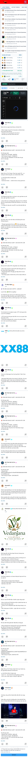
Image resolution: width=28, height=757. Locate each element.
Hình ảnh (21, 88)
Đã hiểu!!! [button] (14, 754)
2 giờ (6, 170)
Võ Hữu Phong (9, 60)
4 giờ (6, 417)
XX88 (6, 330)
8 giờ (6, 666)
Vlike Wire (7, 122)
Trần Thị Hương (9, 57)
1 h (5, 147)
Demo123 (8, 76)
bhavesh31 (7, 439)
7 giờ (6, 620)
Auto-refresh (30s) (16, 79)
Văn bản (13, 88)
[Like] (14, 141)
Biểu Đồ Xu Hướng (16, 93)
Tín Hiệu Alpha (8, 284)
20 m (6, 124)
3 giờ (6, 263)
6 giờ (6, 550)
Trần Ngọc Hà (9, 62)
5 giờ (6, 464)
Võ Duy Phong (9, 65)
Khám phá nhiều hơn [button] (5, 752)
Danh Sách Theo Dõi (23, 93)
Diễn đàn (10, 79)
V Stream (7, 687)
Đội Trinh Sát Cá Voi (10, 145)
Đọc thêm (3, 138)
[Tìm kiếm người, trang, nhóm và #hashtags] (25, 2)
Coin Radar (7, 169)
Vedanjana (7, 508)
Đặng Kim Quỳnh (9, 67)
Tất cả (4, 88)
